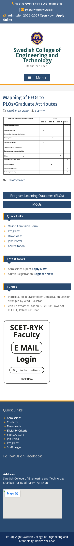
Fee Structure (15, 435)
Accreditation (16, 246)
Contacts (12, 422)
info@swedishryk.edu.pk (39, 9)
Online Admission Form (23, 226)
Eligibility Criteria (17, 430)
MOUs (37, 204)
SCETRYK (40, 110)
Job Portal (13, 439)
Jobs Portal (15, 241)
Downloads (15, 236)
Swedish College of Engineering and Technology (37, 55)
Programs (14, 231)
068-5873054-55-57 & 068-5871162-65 (38, 3)
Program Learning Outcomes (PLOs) (37, 195)
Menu (41, 78)
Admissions (14, 418)
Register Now (43, 274)
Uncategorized (16, 180)
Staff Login (14, 447)
